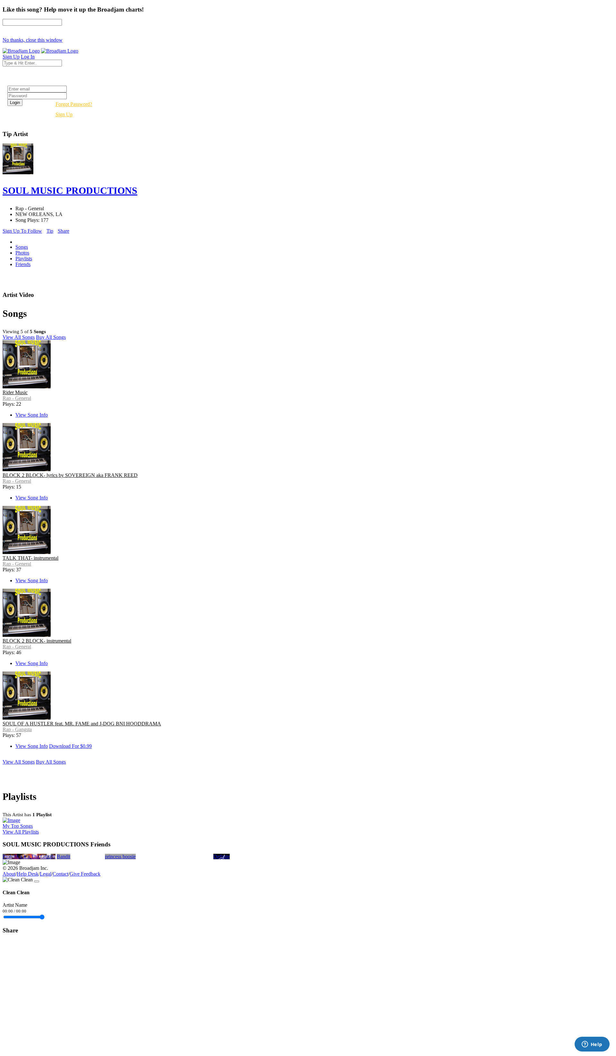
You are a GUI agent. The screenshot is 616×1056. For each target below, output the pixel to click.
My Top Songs (18, 826)
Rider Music (15, 392)
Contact (60, 874)
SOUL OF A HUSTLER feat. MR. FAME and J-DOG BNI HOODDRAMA (82, 723)
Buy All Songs (51, 337)
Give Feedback (85, 874)
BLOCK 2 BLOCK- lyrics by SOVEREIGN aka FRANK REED (70, 475)
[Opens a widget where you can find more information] (592, 1045)
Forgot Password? (74, 104)
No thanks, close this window (33, 40)
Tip (50, 231)
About (9, 874)
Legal (45, 874)
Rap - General (17, 398)
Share (63, 231)
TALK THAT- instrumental (30, 558)
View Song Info (31, 415)
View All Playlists (21, 832)
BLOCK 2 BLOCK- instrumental (37, 641)
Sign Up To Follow (22, 231)
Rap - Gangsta (17, 729)
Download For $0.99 (70, 746)
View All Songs (19, 337)
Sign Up (64, 114)
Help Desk (27, 874)
